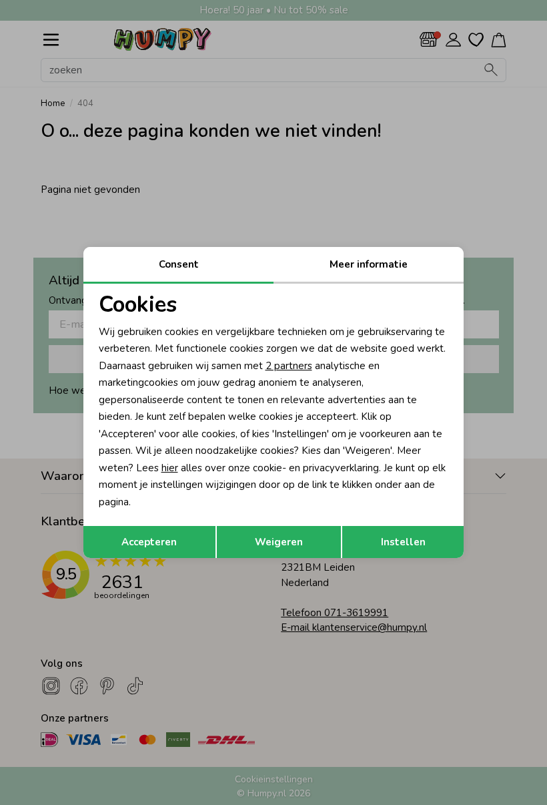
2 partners (288, 365)
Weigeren (279, 542)
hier (169, 468)
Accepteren (149, 542)
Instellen (403, 542)
